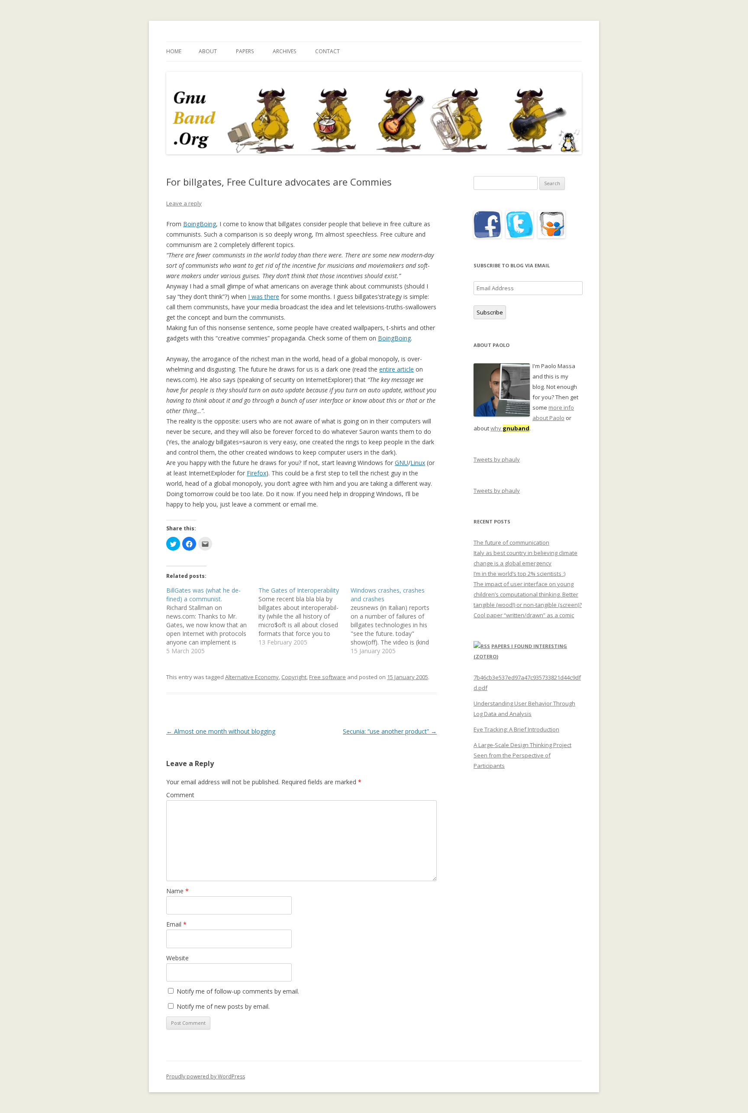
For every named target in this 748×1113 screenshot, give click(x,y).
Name (177, 891)
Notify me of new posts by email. (223, 1006)
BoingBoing (199, 224)
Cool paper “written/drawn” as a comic (524, 615)
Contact (327, 51)
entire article (396, 369)
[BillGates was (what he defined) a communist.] (212, 620)
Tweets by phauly (497, 459)
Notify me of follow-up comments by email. (238, 991)
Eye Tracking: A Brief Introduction (516, 729)
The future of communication (511, 542)
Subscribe (490, 312)
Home (173, 51)
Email (176, 924)
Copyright (293, 677)
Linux (417, 463)
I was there (263, 296)
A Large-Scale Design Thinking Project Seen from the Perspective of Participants (522, 755)
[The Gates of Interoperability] (304, 616)
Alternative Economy (252, 677)
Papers (245, 51)
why (509, 428)
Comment (180, 795)
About (208, 51)
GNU (401, 463)
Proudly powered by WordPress (205, 1076)
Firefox (256, 473)
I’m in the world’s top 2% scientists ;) (519, 573)
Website (177, 958)
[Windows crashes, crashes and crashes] (397, 620)
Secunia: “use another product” (390, 731)
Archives (284, 51)
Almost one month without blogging (220, 731)
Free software (327, 677)
